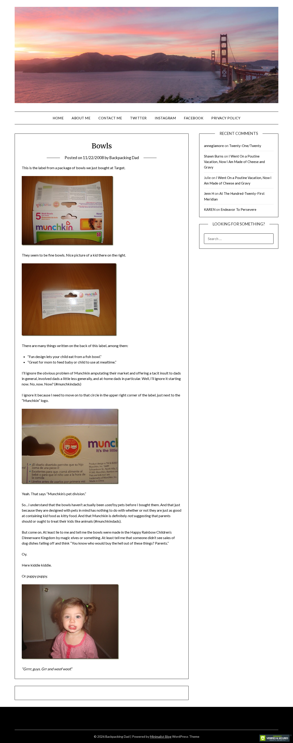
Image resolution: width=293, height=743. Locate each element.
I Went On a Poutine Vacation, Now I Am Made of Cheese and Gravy (234, 161)
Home (58, 118)
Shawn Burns (213, 156)
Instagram (165, 118)
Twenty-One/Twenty (245, 146)
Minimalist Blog (160, 736)
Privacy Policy (225, 118)
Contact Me (110, 118)
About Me (81, 118)
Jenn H (209, 193)
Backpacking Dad (124, 157)
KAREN (209, 209)
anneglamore (214, 146)
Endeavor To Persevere (238, 209)
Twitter (138, 118)
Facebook (193, 118)
